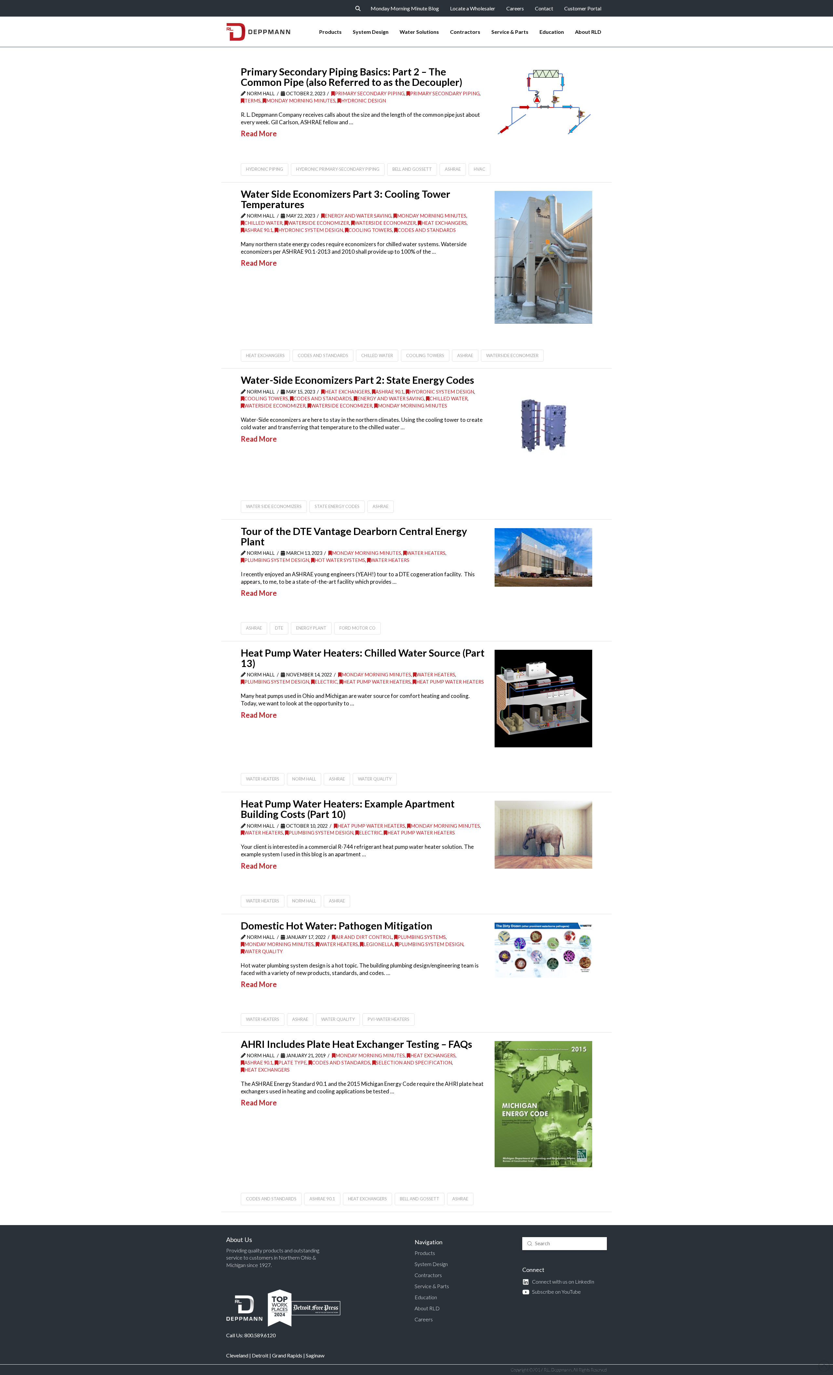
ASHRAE (453, 169)
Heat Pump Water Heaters (377, 682)
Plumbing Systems (422, 937)
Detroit (260, 1355)
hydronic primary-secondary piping (337, 169)
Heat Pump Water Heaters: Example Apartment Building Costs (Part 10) (348, 809)
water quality (374, 778)
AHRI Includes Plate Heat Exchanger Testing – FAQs (356, 1044)
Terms (252, 100)
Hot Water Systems (340, 560)
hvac (479, 169)
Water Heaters (426, 553)
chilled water (377, 355)
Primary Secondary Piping (369, 93)
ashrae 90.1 (322, 1198)
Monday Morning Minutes (300, 100)
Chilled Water (263, 223)
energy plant (311, 628)
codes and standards (323, 355)
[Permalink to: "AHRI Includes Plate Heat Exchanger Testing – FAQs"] (543, 1104)
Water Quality (263, 951)
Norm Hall (304, 778)
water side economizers (274, 506)
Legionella (378, 944)
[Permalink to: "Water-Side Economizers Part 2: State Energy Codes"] (543, 425)
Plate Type (292, 1062)
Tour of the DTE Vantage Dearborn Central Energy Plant (354, 536)
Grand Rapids (287, 1355)
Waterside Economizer (318, 223)
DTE (279, 628)
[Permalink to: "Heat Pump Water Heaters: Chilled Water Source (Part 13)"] (543, 698)
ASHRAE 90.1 (258, 230)
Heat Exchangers (444, 223)
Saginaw (315, 1355)
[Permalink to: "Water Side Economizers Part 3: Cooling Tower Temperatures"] (543, 257)
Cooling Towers (370, 230)
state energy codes (337, 506)
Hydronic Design (363, 100)
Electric (326, 682)
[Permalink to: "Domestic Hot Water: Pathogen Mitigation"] (543, 950)
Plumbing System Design (276, 560)
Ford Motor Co (357, 628)
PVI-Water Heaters (388, 1019)
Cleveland (237, 1355)
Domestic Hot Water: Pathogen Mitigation (336, 926)
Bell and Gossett (412, 169)
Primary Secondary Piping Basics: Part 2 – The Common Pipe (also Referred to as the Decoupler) (351, 77)
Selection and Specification (414, 1062)
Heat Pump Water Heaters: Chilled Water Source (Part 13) (363, 658)
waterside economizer (512, 355)
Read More (259, 133)
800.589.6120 (260, 1335)
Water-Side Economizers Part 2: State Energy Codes (357, 380)
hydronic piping (264, 169)
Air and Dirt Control (363, 937)
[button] (358, 8)
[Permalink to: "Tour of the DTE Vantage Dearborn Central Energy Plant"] (543, 557)
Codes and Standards (427, 230)
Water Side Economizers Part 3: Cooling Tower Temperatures (345, 199)
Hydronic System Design (310, 230)
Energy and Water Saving (358, 216)
